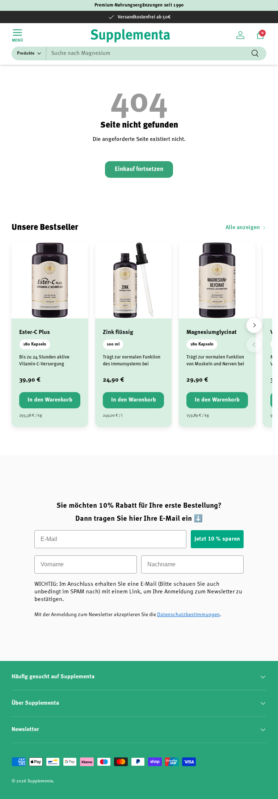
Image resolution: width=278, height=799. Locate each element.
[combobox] (139, 53)
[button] (260, 35)
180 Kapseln (34, 344)
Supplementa (40, 781)
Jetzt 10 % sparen (217, 539)
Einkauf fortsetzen (139, 169)
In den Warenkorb (50, 400)
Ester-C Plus (34, 332)
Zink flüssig (118, 332)
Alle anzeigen (243, 228)
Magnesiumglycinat (211, 332)
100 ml (113, 344)
